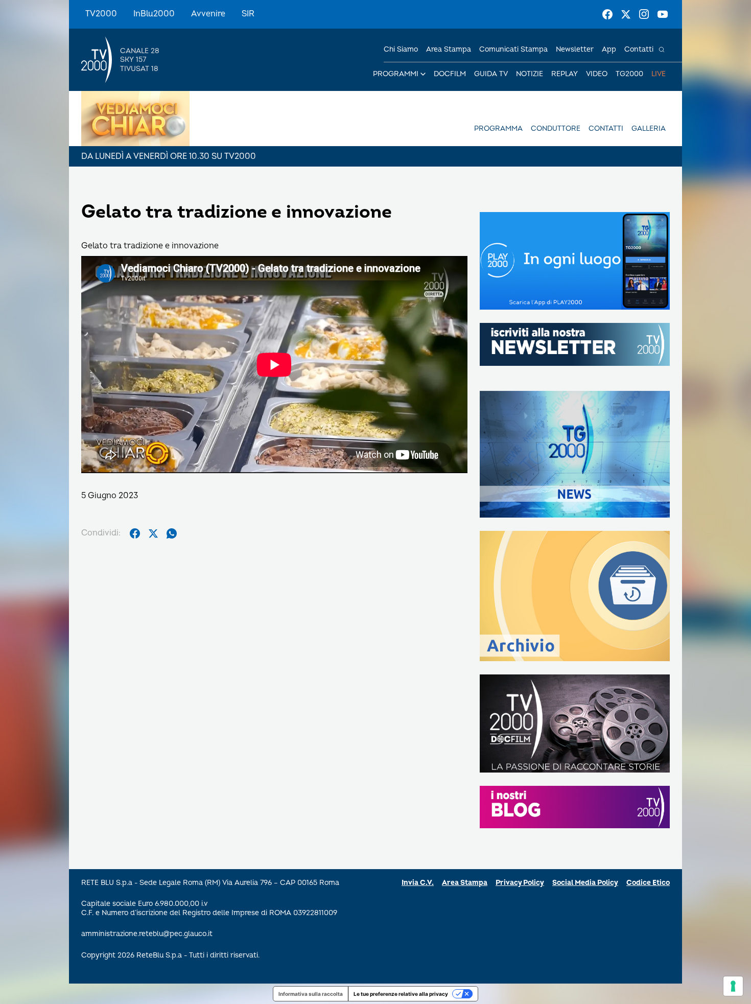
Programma (498, 128)
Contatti (638, 49)
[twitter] (153, 533)
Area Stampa (464, 882)
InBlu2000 (154, 14)
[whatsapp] (172, 533)
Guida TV (491, 73)
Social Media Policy (585, 882)
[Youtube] (662, 14)
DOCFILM (450, 73)
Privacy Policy (520, 882)
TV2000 (101, 14)
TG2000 (629, 73)
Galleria (648, 128)
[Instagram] (644, 14)
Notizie (529, 73)
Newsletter (575, 49)
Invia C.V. (418, 882)
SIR (248, 14)
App (609, 49)
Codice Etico (648, 882)
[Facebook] (607, 14)
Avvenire (208, 14)
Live (658, 73)
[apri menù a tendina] (423, 74)
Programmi (395, 73)
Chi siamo (401, 49)
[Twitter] (626, 14)
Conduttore (555, 128)
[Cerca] (661, 49)
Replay (564, 73)
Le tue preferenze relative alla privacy (401, 994)
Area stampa (448, 49)
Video (596, 73)
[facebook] (135, 533)
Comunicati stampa (513, 49)
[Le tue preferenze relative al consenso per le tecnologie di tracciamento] (733, 986)
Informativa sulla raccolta (310, 994)
